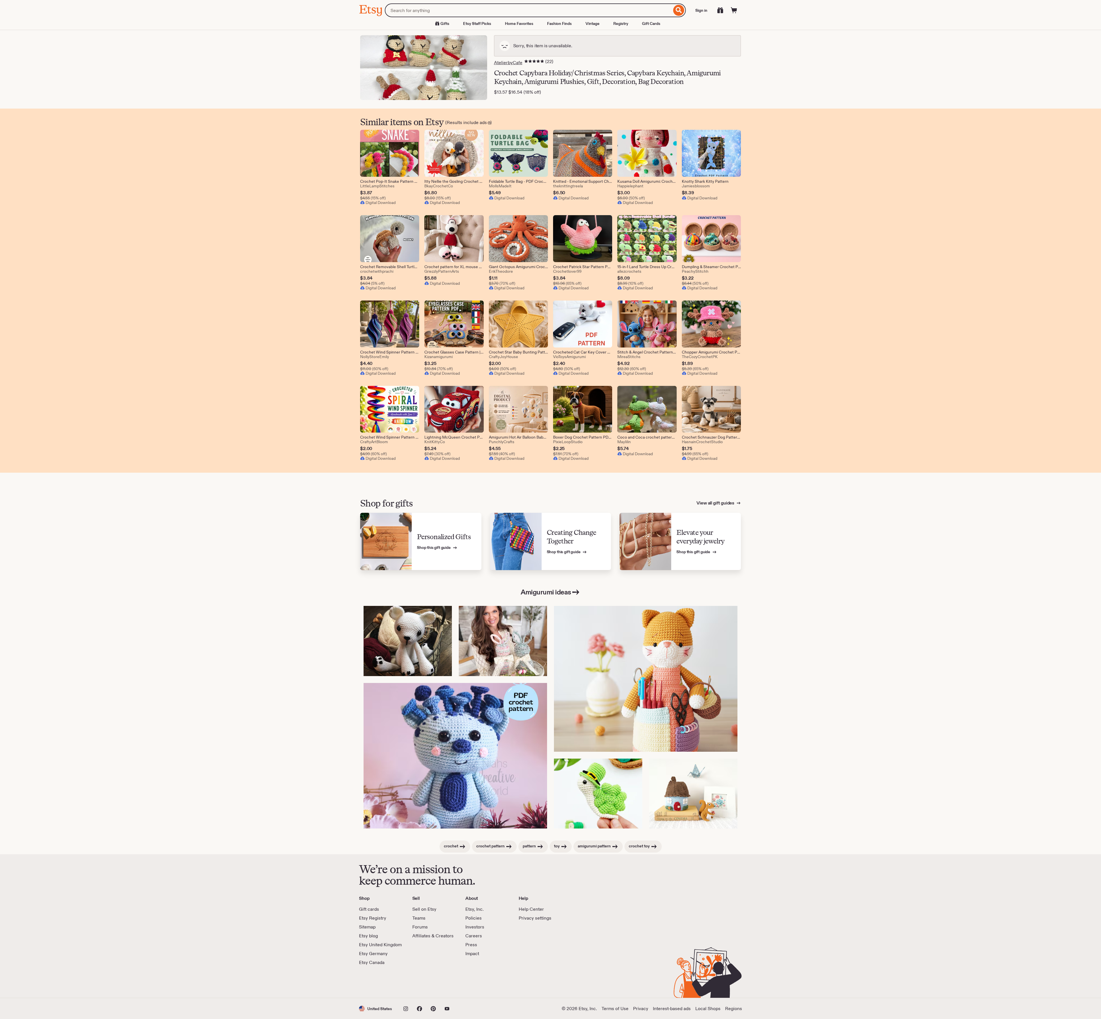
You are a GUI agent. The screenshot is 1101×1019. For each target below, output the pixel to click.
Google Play (421, 981)
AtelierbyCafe (508, 62)
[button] (375, 1008)
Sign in (701, 10)
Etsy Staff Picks (477, 23)
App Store (378, 981)
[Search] (679, 10)
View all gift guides (715, 503)
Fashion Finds (559, 23)
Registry (620, 23)
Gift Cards (651, 23)
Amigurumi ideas (546, 592)
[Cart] (734, 10)
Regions (733, 1008)
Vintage (592, 23)
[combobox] (528, 10)
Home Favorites (519, 23)
